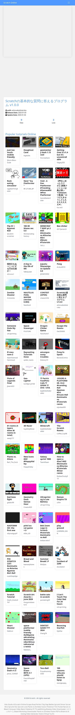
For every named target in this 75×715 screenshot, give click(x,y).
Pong (59, 264)
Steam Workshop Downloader (25, 711)
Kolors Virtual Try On (46, 714)
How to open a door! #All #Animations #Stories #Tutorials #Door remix (62, 464)
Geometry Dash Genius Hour (28, 500)
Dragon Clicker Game (43, 328)
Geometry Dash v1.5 (12, 669)
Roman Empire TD (62, 498)
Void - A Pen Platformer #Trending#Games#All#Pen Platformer (45, 188)
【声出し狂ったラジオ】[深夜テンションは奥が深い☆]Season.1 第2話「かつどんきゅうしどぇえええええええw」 (62, 193)
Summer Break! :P (44, 560)
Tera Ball (44, 668)
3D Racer (28, 425)
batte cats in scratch (45, 595)
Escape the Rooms (62, 326)
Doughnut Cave (28, 151)
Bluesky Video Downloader (56, 709)
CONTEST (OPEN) (44, 293)
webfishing (42, 709)
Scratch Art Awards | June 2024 (29, 597)
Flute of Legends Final (11, 380)
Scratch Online (10, 2)
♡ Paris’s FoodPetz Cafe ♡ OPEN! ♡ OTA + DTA (45, 383)
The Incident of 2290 (62, 561)
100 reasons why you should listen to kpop (61, 674)
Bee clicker (62, 226)
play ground (60, 526)
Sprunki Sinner (59, 704)
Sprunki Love (22, 707)
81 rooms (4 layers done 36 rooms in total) (12, 430)
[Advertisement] (39, 63)
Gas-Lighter (27, 379)
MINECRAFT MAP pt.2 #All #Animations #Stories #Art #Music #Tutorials (45, 234)
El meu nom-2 (10, 353)
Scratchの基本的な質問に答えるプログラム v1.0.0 (62, 297)
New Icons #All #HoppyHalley (29, 460)
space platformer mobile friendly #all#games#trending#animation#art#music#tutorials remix (29, 636)
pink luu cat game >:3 (28, 528)
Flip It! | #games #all (11, 228)
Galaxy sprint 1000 (45, 457)
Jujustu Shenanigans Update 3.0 (45, 267)
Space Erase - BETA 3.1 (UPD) (28, 671)
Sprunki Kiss (12, 707)
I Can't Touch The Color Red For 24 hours (62, 599)
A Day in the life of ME (28, 266)
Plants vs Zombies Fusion (37, 707)
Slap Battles (49, 704)
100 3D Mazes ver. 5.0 (29, 228)
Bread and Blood (29, 560)
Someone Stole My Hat (11, 328)
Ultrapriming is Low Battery (45, 499)
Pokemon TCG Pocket (55, 707)
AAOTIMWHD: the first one (12, 528)
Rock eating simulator (12, 183)
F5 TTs (35, 709)
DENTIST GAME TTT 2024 (45, 628)
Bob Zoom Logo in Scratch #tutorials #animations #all (45, 531)
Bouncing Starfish (61, 626)
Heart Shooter (11, 626)
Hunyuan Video (15, 709)
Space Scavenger (29, 326)
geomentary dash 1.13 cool (45, 152)
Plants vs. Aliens (11, 457)
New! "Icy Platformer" (29, 183)
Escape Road (31, 704)
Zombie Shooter (11, 293)
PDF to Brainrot (61, 711)
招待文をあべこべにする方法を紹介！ (12, 267)
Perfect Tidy (40, 704)
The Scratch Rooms (60, 428)
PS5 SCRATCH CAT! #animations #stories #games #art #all (12, 566)
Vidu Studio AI (9, 704)
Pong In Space (60, 353)
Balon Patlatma (26, 709)
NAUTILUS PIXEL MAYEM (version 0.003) (29, 297)
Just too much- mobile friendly (11, 153)
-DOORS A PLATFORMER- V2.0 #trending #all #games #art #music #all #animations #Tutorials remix (62, 391)
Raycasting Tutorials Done (29, 354)
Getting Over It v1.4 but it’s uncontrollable (62, 155)
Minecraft (45, 425)
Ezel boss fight (11, 498)
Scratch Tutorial (11, 595)
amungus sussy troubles (44, 354)
